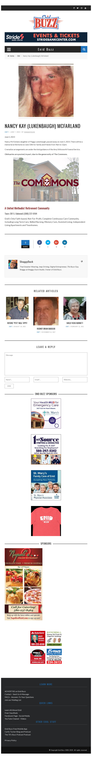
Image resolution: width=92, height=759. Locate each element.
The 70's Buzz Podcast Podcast (18, 734)
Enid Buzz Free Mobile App (16, 729)
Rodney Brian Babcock (46, 328)
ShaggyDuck (29, 132)
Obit (7, 132)
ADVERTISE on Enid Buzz (15, 691)
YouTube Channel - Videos (15, 719)
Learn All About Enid (13, 710)
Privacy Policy (10, 740)
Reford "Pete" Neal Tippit (17, 323)
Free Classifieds (11, 713)
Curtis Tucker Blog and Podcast (18, 732)
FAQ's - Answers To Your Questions (19, 697)
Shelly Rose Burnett (74, 323)
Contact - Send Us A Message (17, 694)
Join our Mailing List (13, 700)
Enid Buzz (61, 750)
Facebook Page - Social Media (17, 716)
